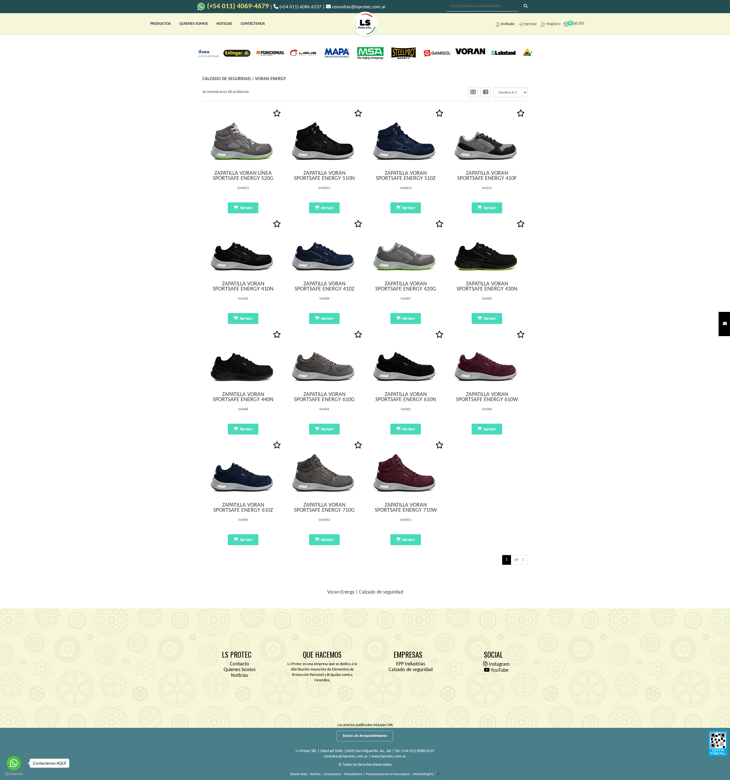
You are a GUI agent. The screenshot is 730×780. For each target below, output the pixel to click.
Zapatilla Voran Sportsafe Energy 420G (405, 286)
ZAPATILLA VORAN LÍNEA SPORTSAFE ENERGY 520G (243, 175)
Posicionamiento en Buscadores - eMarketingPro (399, 774)
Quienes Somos (240, 670)
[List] (485, 92)
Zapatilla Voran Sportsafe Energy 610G (324, 397)
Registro (553, 24)
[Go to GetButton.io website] (14, 774)
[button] (725, 324)
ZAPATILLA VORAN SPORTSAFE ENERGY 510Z (405, 175)
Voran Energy (270, 79)
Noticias (239, 675)
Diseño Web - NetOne (305, 774)
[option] (215, 52)
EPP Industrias (410, 664)
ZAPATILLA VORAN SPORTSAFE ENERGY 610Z (243, 507)
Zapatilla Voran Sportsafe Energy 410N (243, 286)
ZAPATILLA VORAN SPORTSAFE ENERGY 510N (324, 175)
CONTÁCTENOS (253, 24)
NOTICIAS (224, 24)
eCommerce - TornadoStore (343, 774)
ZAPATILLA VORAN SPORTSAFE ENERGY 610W (487, 397)
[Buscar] (525, 6)
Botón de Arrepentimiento (365, 736)
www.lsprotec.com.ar (388, 756)
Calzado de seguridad (226, 79)
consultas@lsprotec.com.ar (346, 756)
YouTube (499, 670)
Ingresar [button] (530, 24)
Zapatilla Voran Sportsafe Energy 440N (243, 397)
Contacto (239, 664)
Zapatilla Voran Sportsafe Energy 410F (487, 175)
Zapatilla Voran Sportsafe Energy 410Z (324, 286)
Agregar (246, 208)
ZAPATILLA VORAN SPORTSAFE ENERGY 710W (406, 507)
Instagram (499, 664)
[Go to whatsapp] (14, 763)
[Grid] (473, 92)
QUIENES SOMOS (193, 24)
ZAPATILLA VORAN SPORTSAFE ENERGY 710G (324, 507)
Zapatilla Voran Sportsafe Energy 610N (405, 397)
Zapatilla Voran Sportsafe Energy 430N (487, 286)
